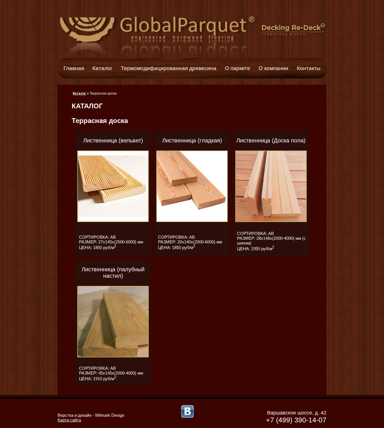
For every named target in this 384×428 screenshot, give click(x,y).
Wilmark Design (109, 415)
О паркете (237, 68)
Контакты (308, 68)
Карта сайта (69, 420)
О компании (273, 68)
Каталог (102, 68)
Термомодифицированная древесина (168, 68)
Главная (74, 68)
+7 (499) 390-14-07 (296, 420)
